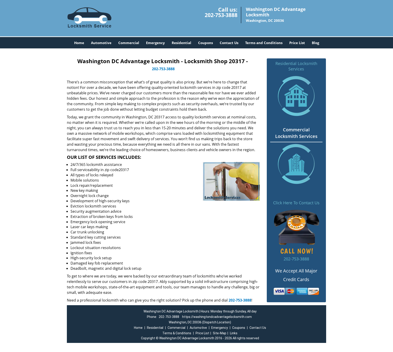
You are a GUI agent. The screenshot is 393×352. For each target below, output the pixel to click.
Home (79, 42)
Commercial (128, 42)
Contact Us (229, 42)
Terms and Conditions (263, 42)
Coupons (205, 42)
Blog (315, 42)
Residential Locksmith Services (296, 66)
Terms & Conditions (176, 333)
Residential (181, 42)
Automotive (101, 42)
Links (233, 333)
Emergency (155, 42)
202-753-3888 (221, 15)
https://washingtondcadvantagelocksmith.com (217, 317)
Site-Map (219, 333)
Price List (297, 42)
